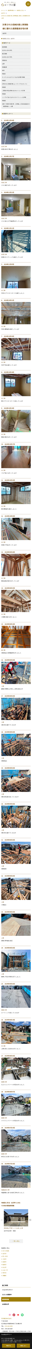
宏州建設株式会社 (6, 1318)
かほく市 (5, 1270)
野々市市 (5, 1256)
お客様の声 (5, 1304)
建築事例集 (5, 1299)
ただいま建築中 (7, 1294)
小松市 (4, 1259)
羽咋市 (4, 1273)
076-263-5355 (9, 1326)
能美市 (4, 1264)
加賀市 (4, 1262)
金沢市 (4, 1253)
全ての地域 (6, 1251)
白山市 (4, 1267)
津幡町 (4, 1275)
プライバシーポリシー (18, 1340)
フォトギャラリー (7, 1290)
